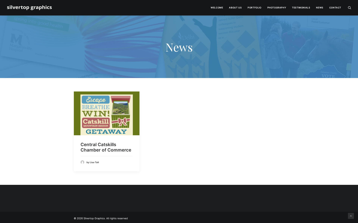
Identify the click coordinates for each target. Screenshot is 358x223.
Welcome (217, 7)
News (319, 7)
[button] (349, 7)
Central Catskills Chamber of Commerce (106, 147)
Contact (335, 7)
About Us (235, 7)
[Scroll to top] (351, 215)
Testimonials (301, 7)
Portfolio (254, 7)
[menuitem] (217, 7)
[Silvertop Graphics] (30, 7)
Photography (276, 7)
